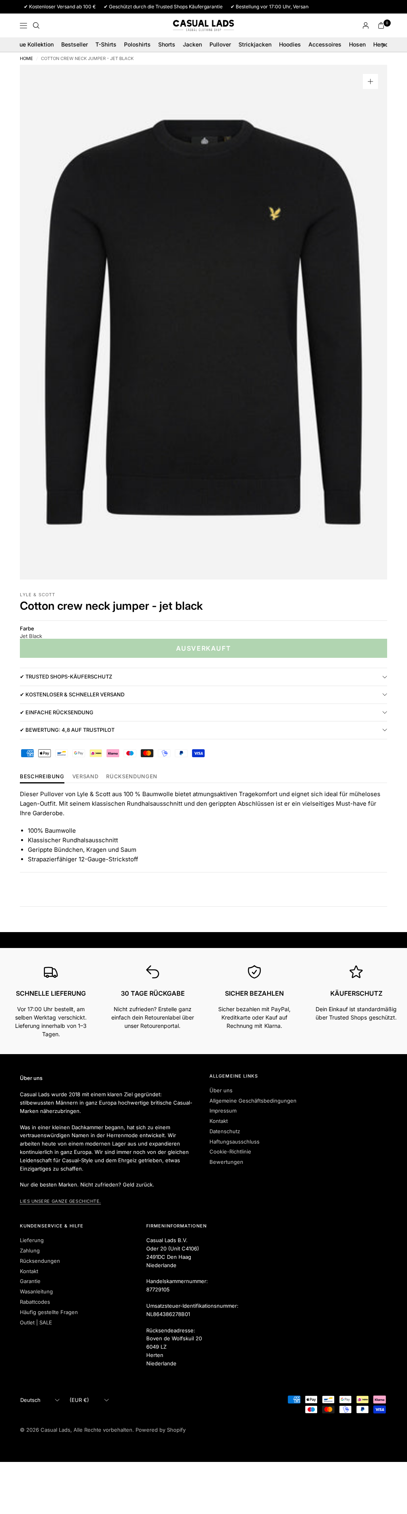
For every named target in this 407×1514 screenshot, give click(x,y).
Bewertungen (226, 1162)
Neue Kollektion (33, 44)
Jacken (192, 44)
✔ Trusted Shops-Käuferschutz (66, 676)
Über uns (221, 1090)
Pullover (220, 44)
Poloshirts (137, 44)
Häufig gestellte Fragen (49, 1312)
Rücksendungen (40, 1261)
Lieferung (32, 1240)
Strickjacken (254, 44)
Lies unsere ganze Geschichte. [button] (60, 1201)
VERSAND (85, 776)
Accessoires (324, 44)
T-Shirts (105, 44)
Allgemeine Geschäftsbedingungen (253, 1100)
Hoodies (290, 44)
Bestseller (74, 44)
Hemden (384, 44)
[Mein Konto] (365, 25)
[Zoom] (370, 81)
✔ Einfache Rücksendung (56, 712)
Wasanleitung (36, 1291)
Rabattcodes (35, 1302)
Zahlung (30, 1250)
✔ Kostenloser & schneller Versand (72, 694)
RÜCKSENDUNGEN (131, 776)
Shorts (166, 44)
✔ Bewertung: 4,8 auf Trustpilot (67, 730)
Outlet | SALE (36, 1322)
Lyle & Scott (37, 594)
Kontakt (218, 1121)
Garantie (30, 1281)
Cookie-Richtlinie (230, 1151)
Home (26, 58)
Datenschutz (224, 1131)
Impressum (222, 1110)
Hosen (357, 44)
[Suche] (36, 25)
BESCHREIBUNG (42, 776)
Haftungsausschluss (234, 1141)
